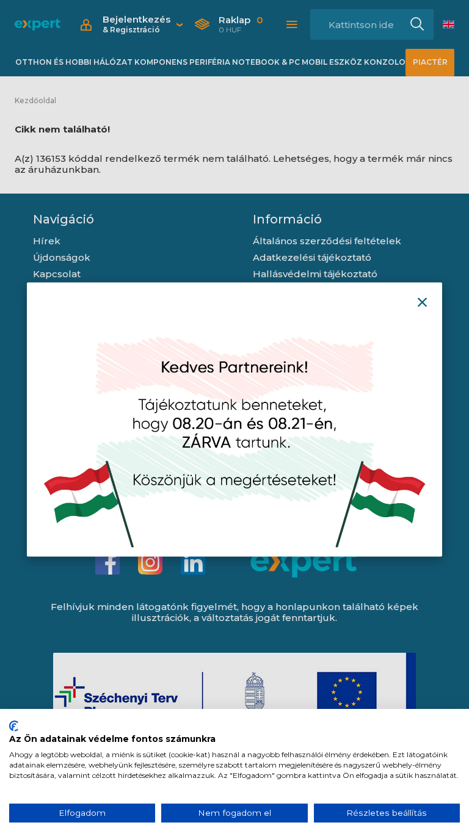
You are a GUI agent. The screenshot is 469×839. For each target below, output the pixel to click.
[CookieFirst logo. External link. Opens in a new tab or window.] (13, 726)
